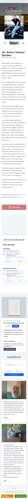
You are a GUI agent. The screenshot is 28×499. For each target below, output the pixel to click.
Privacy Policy (10, 492)
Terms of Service (18, 492)
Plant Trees (19, 261)
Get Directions (8, 261)
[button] (14, 390)
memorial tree (20, 194)
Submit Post (14, 374)
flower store (19, 197)
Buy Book (15, 326)
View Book (7, 326)
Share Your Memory (10, 349)
